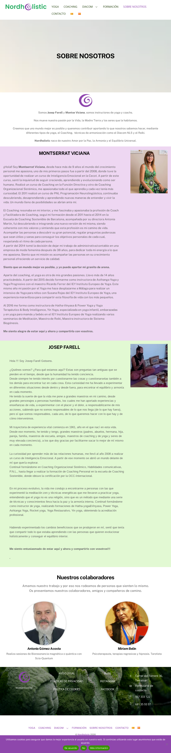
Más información (99, 748)
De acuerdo (71, 748)
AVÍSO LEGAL (67, 673)
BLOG (107, 673)
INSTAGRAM (107, 681)
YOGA (55, 7)
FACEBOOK (107, 689)
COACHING (70, 7)
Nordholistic (84, 734)
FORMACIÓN (110, 7)
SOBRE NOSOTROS (134, 7)
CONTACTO (59, 14)
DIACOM (87, 7)
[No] (166, 744)
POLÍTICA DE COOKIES (66, 689)
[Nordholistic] (26, 9)
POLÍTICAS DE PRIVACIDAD (66, 681)
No (83, 748)
